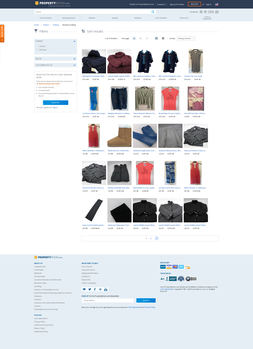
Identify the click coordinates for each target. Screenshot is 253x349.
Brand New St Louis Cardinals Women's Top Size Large (155, 188)
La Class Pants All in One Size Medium (174, 188)
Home (36, 25)
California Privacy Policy (43, 325)
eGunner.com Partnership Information (49, 303)
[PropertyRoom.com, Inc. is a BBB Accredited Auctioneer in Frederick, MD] (168, 278)
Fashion (46, 25)
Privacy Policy (39, 321)
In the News (39, 270)
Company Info (39, 266)
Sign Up (146, 300)
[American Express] (181, 267)
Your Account (87, 266)
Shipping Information (90, 273)
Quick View (94, 67)
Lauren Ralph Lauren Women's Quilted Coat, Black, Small (206, 225)
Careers (37, 306)
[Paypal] (163, 267)
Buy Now (42, 50)
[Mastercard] (175, 267)
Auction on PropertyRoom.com (142, 4)
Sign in (55, 107)
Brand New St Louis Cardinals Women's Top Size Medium (181, 113)
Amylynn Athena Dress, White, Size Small (175, 150)
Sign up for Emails (177, 4)
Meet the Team (40, 283)
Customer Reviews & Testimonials (47, 280)
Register (194, 4)
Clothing (56, 25)
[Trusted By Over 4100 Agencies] (181, 279)
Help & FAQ (86, 280)
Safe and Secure (88, 270)
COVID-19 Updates (89, 283)
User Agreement (40, 318)
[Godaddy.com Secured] (191, 279)
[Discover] (187, 267)
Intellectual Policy (41, 331)
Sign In (208, 4)
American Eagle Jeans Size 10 (145, 150)
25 (134, 38)
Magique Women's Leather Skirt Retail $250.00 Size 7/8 (129, 113)
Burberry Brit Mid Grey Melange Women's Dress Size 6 (129, 188)
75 (147, 38)
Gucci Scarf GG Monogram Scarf (95, 225)
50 (141, 38)
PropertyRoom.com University (46, 309)
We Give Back (39, 276)
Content (2, 33)
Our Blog (37, 286)
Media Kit (38, 273)
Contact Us (161, 4)
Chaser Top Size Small (193, 76)
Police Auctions (46, 18)
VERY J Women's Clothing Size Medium (97, 150)
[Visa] (169, 267)
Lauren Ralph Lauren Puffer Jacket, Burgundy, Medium (129, 76)
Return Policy (39, 328)
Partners (37, 299)
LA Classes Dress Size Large (93, 113)
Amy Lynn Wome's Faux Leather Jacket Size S (202, 150)
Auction (42, 46)
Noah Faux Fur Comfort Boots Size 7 (122, 150)
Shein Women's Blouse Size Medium (147, 113)
